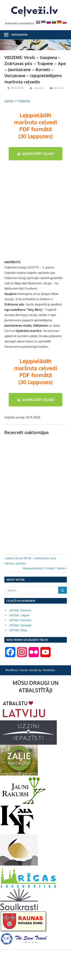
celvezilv (38, 88)
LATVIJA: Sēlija (18, 630)
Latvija (8, 101)
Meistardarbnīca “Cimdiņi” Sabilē (44, 568)
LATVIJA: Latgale (19, 615)
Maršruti (58, 88)
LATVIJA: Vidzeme (20, 610)
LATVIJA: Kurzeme (20, 620)
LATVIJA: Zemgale (20, 625)
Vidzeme (24, 101)
